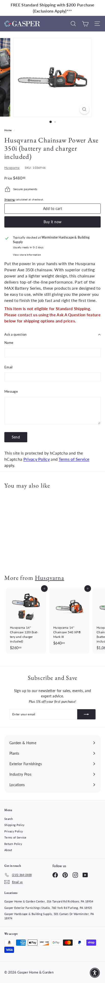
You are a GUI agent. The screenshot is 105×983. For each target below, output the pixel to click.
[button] (95, 973)
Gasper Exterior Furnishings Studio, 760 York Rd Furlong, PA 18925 (48, 907)
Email (8, 367)
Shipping (9, 199)
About (8, 850)
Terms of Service (74, 459)
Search (8, 818)
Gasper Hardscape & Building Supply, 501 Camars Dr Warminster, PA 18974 (49, 916)
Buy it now (53, 222)
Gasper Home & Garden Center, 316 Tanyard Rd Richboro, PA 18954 (48, 901)
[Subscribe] (86, 714)
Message (11, 391)
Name (8, 343)
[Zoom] (84, 109)
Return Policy (13, 843)
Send (16, 437)
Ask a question (15, 334)
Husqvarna (12, 168)
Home (8, 130)
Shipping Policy (14, 825)
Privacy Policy (36, 459)
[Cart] (85, 23)
